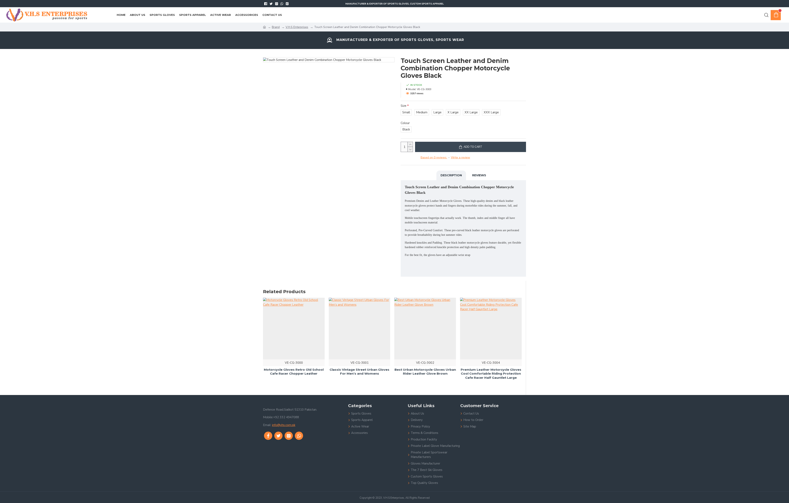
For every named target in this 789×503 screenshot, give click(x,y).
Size (403, 106)
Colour (405, 123)
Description (451, 175)
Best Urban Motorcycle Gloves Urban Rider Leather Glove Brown (425, 371)
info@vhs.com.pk (283, 425)
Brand (276, 27)
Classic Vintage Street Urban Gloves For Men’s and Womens (359, 371)
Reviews (479, 175)
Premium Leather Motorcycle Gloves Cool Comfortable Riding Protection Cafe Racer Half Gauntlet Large (491, 373)
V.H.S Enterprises (297, 27)
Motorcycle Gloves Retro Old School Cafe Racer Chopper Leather (294, 371)
